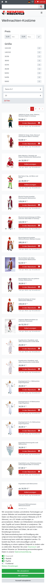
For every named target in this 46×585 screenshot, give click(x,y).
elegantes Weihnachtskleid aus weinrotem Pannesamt (28, 320)
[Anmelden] (2, 2)
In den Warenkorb (29, 123)
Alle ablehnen (23, 576)
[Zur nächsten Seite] (42, 109)
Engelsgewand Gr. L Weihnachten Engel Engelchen (29, 381)
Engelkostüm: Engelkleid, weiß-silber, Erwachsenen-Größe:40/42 (29, 361)
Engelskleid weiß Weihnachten (28, 483)
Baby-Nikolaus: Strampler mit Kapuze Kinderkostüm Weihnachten (30, 156)
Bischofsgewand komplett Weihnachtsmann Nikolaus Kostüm (29, 238)
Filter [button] (8, 101)
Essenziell (9, 556)
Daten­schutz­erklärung (23, 552)
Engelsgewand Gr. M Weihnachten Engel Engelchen (29, 402)
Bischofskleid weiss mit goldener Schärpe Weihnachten (29, 279)
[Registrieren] (6, 2)
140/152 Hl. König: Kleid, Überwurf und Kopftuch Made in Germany (29, 135)
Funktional (9, 563)
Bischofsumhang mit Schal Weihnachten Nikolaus (27, 299)
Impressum (32, 547)
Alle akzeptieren (23, 571)
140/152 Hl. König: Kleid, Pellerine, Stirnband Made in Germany (29, 115)
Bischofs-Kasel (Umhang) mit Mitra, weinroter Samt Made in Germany (30, 217)
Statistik (8, 558)
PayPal (8, 561)
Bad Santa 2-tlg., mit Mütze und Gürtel (28, 176)
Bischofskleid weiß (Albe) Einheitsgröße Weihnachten (27, 258)
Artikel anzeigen (30, 164)
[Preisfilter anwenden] (38, 37)
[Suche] (41, 7)
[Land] (29, 2)
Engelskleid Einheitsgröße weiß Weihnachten (28, 443)
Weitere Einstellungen (10, 566)
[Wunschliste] (32, 2)
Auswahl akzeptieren (23, 580)
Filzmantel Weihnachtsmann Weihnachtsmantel (27, 504)
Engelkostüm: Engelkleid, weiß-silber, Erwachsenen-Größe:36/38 (29, 340)
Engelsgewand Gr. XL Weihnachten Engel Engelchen (29, 422)
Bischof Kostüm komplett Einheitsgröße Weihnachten (27, 197)
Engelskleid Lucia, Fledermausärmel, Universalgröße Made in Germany (30, 463)
